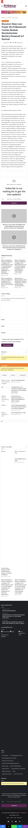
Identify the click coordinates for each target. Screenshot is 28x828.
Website (3, 332)
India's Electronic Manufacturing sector (10, 763)
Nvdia (14, 771)
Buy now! (20, 817)
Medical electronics (6, 771)
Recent (13, 375)
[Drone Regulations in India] (6, 415)
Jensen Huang (5, 766)
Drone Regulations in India (18, 412)
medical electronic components (18, 768)
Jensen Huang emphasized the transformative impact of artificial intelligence (18, 406)
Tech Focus (9, 17)
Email (3, 326)
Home (4, 17)
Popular (4, 375)
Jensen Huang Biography (18, 380)
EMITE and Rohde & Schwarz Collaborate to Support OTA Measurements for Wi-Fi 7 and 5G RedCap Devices (7, 282)
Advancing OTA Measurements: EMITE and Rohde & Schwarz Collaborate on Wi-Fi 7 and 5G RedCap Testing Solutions (21, 282)
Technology (15, 17)
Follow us (4, 778)
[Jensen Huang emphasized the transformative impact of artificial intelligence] (6, 407)
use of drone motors (18, 774)
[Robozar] (10, 6)
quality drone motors (6, 774)
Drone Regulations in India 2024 (9, 758)
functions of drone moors (7, 760)
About (11, 817)
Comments (23, 375)
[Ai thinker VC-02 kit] (14, 12)
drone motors (5, 755)
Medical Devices (5, 768)
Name (3, 319)
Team (15, 817)
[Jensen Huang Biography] (6, 382)
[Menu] (2, 6)
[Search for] (26, 6)
